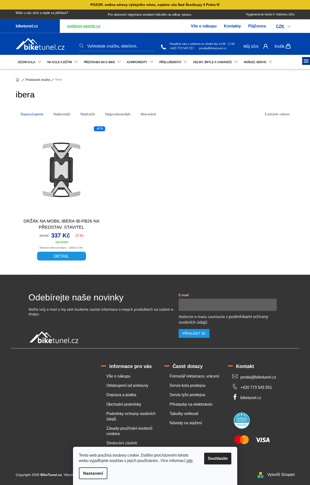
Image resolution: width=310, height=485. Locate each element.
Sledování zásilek (121, 443)
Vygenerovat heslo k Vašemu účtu (270, 14)
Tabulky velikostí (184, 414)
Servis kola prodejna (187, 385)
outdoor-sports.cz (83, 26)
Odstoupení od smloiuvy (127, 385)
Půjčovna (257, 26)
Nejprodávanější (117, 114)
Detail (61, 256)
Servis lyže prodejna (187, 395)
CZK (280, 26)
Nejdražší (87, 114)
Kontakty (232, 26)
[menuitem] (29, 61)
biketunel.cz (250, 398)
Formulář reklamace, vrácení (194, 376)
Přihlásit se (194, 333)
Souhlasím (218, 458)
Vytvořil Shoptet (281, 475)
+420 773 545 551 (182, 48)
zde (189, 461)
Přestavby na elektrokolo (191, 404)
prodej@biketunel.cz (213, 48)
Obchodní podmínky (123, 404)
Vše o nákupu (204, 26)
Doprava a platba (121, 395)
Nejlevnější (61, 114)
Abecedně (148, 114)
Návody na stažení (186, 423)
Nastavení (93, 473)
